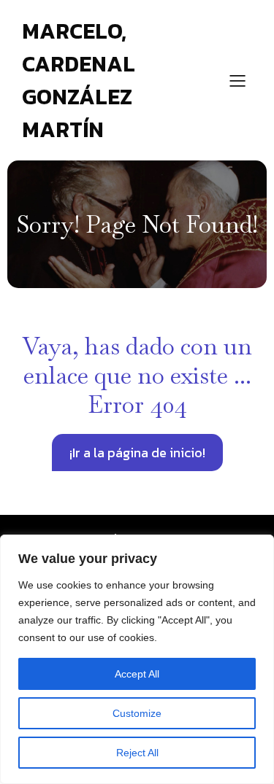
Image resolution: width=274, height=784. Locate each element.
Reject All (137, 752)
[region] (137, 659)
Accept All (137, 674)
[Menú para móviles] (237, 80)
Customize (137, 713)
